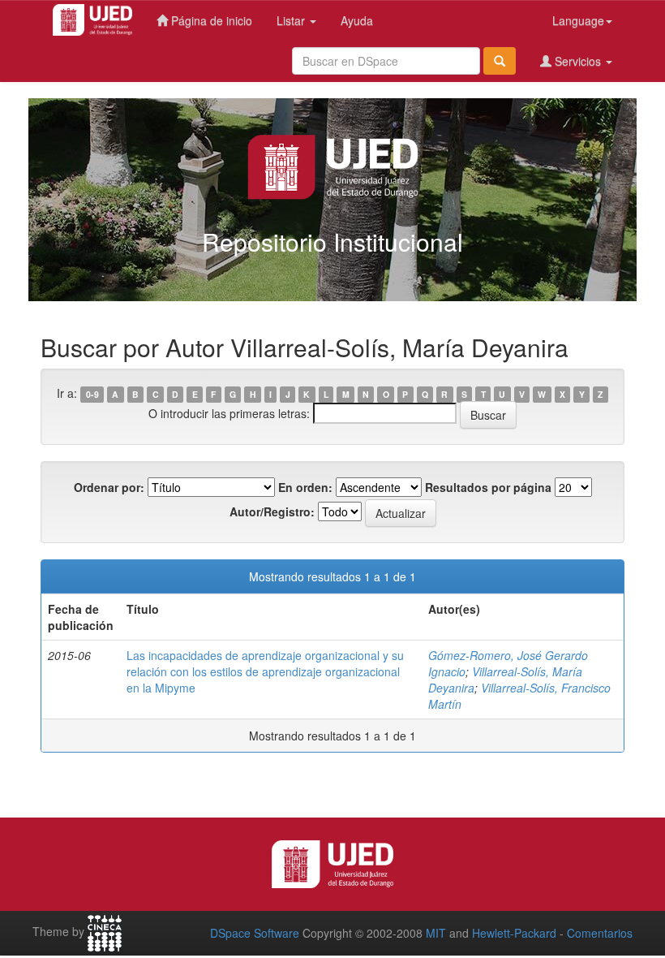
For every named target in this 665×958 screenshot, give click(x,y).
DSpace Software (254, 933)
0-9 (92, 394)
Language (578, 20)
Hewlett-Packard (514, 933)
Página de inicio (210, 20)
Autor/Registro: (272, 511)
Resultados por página (488, 487)
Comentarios (600, 933)
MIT (436, 933)
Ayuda (357, 20)
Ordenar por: (109, 487)
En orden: (305, 487)
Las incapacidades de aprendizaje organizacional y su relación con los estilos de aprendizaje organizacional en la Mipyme (265, 671)
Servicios (577, 61)
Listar (292, 20)
